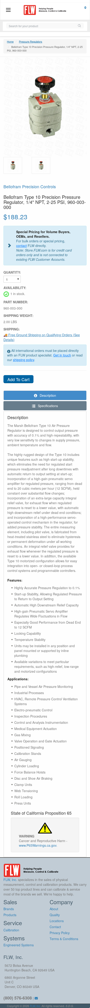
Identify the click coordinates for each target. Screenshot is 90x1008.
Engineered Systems (18, 945)
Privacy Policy (60, 932)
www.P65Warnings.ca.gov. (38, 845)
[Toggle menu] (8, 10)
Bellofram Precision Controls (29, 186)
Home (10, 41)
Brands (8, 909)
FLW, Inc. (35, 1006)
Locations (57, 920)
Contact (55, 926)
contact (21, 245)
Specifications (47, 405)
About (54, 909)
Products (9, 914)
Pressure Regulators (30, 41)
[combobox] (40, 26)
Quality (55, 914)
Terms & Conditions (64, 938)
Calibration (11, 930)
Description (47, 395)
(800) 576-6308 (17, 998)
